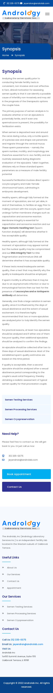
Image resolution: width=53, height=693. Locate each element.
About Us (12, 567)
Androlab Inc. (31, 683)
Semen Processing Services (21, 409)
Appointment (14, 587)
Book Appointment (19, 474)
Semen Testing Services (19, 399)
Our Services (13, 574)
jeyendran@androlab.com (36, 3)
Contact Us (14, 487)
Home (5, 55)
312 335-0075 (13, 3)
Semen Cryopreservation (19, 419)
